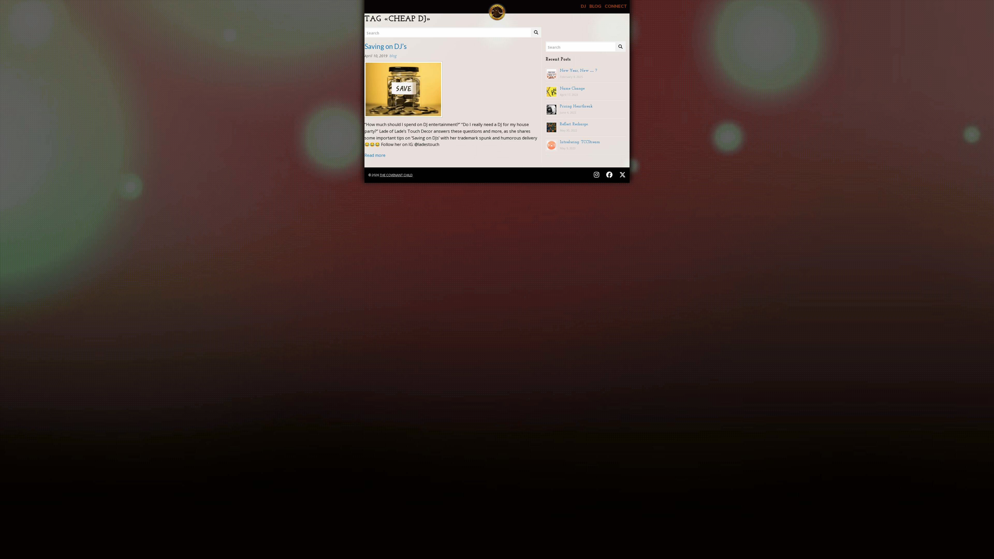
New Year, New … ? (578, 70)
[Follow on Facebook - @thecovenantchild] (610, 174)
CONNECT (616, 6)
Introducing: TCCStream (580, 141)
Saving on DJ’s (385, 46)
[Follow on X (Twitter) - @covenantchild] (621, 174)
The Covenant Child (396, 175)
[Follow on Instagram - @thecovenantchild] (597, 174)
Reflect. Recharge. (574, 124)
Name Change (572, 88)
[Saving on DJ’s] (403, 91)
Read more (374, 155)
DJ (583, 6)
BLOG (595, 6)
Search (373, 33)
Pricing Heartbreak (576, 106)
